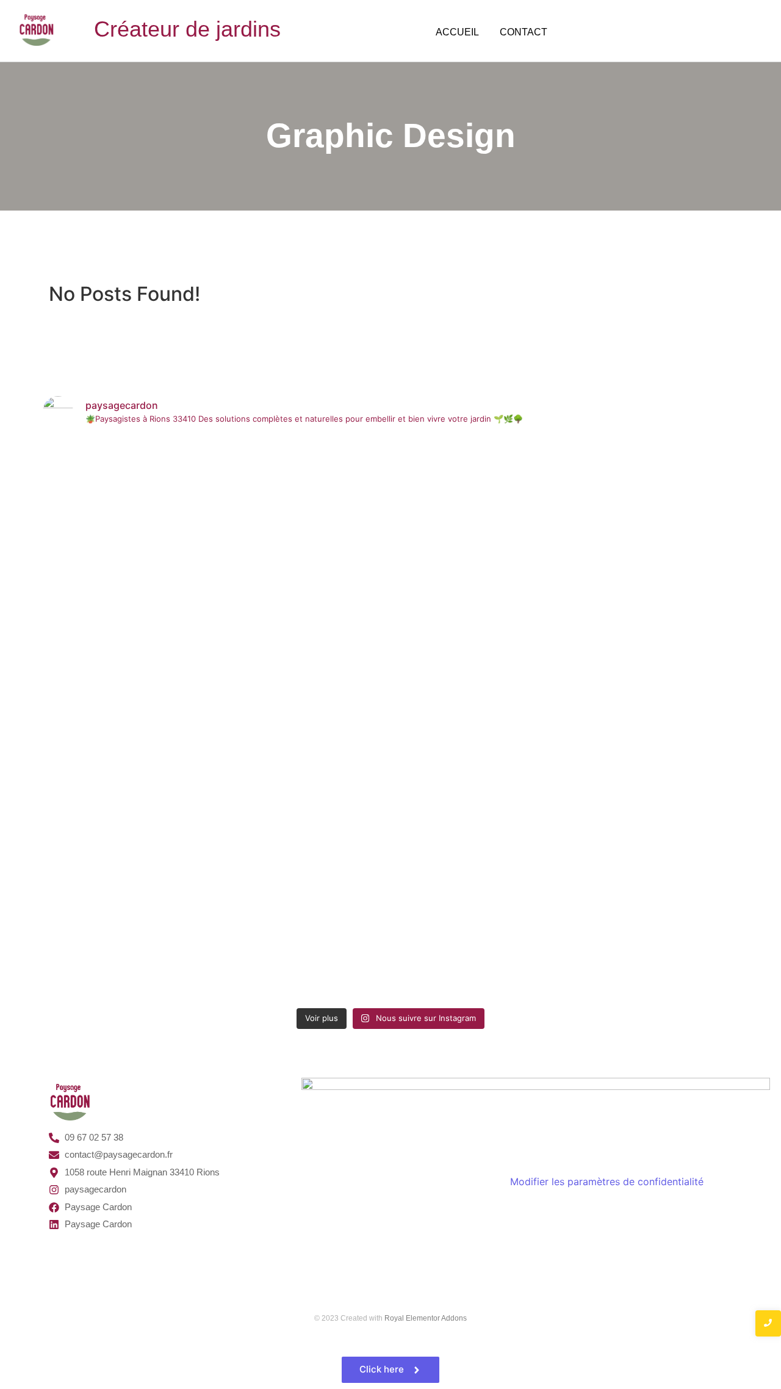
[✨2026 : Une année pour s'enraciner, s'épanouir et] (478, 507)
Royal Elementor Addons (425, 1318)
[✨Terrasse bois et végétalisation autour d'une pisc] (654, 529)
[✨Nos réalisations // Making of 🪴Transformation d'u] (127, 463)
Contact (523, 32)
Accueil (457, 32)
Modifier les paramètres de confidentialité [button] (607, 1181)
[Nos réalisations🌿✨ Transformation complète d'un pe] (303, 719)
